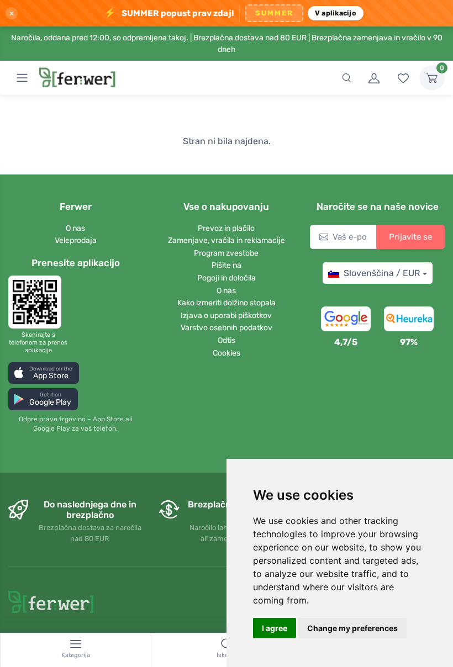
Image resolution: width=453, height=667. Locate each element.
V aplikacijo (335, 13)
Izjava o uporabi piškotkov (226, 315)
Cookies (226, 353)
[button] (43, 373)
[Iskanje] (346, 78)
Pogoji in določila (226, 278)
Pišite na (226, 265)
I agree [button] (274, 628)
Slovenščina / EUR (382, 273)
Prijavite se (410, 237)
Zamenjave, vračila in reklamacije (226, 240)
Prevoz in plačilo (226, 228)
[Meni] (22, 78)
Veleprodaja (76, 240)
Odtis (226, 340)
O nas (75, 228)
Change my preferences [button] (352, 628)
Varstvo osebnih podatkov (226, 327)
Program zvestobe (226, 253)
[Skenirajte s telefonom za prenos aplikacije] (38, 302)
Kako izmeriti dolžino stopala (226, 303)
